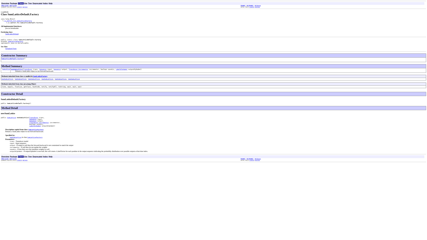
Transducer (27, 69)
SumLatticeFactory (15, 41)
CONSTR (19, 7)
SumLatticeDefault (12, 34)
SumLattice (6, 69)
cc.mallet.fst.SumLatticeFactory (18, 21)
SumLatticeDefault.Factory (12, 59)
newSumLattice (16, 69)
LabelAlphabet (121, 69)
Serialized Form (10, 49)
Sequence (42, 69)
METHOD (25, 7)
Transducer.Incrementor (78, 69)
